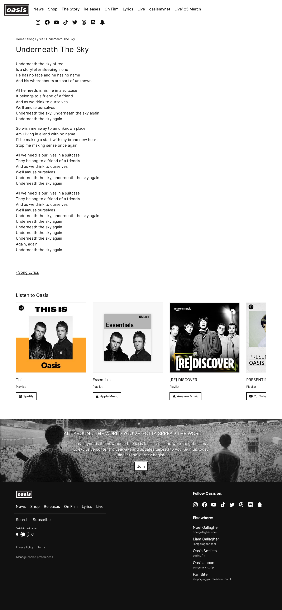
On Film (112, 9)
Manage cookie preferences (34, 557)
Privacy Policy (24, 547)
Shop (52, 9)
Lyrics (128, 9)
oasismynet (159, 9)
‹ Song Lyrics (27, 272)
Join (141, 466)
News (38, 9)
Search (22, 519)
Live (141, 9)
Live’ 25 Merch (188, 9)
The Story (71, 9)
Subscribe (42, 519)
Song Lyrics (35, 39)
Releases (92, 9)
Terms (42, 547)
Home (20, 39)
